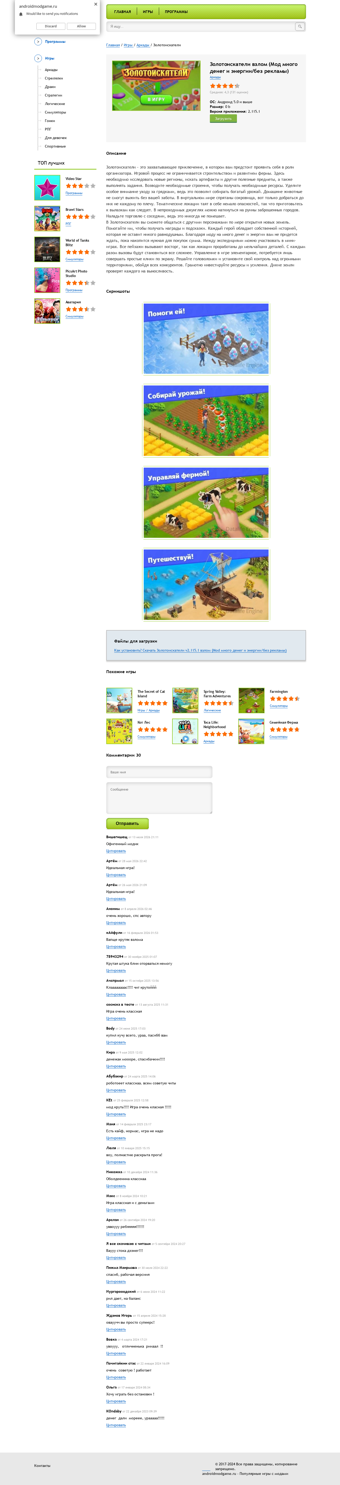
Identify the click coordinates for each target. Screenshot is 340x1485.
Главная (122, 11)
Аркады (215, 77)
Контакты (42, 1465)
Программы (176, 11)
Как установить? (128, 650)
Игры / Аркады (149, 710)
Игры (148, 11)
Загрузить (223, 118)
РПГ (68, 223)
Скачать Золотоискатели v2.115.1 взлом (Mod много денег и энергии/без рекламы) (215, 650)
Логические (212, 710)
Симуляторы (74, 259)
